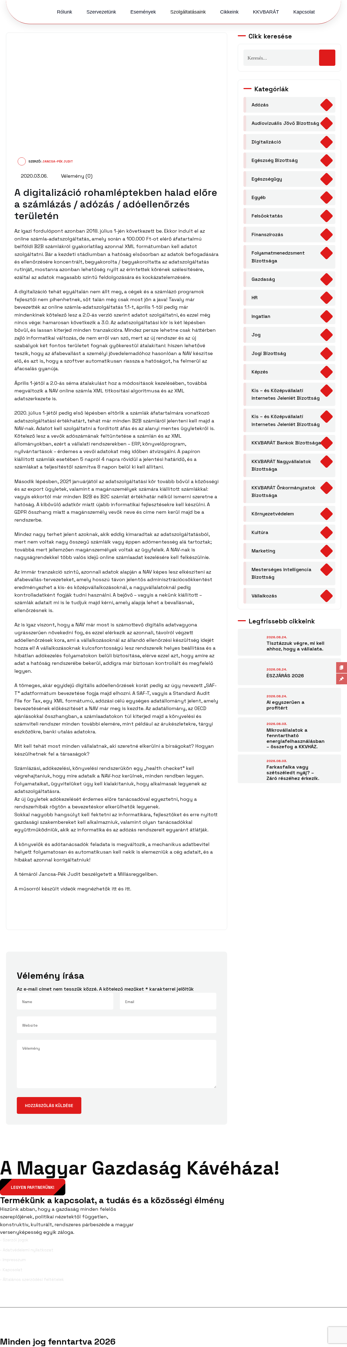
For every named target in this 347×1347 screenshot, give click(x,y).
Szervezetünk (101, 12)
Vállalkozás (264, 596)
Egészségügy (267, 179)
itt (114, 889)
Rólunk (64, 12)
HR (255, 297)
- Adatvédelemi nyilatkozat (26, 1249)
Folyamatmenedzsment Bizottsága (278, 256)
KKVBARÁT (266, 12)
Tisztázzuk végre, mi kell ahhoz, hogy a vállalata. (295, 646)
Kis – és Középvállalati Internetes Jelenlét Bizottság (286, 394)
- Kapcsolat (11, 1269)
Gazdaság (263, 279)
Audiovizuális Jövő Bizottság (285, 123)
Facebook (18, 1298)
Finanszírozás (267, 234)
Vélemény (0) (76, 176)
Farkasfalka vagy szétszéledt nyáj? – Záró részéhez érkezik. (292, 772)
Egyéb (259, 197)
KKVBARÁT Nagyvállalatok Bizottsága (281, 465)
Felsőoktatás (267, 216)
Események (143, 12)
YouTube (335, 1298)
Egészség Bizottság (275, 160)
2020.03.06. (34, 176)
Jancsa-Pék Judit (57, 161)
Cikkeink (229, 12)
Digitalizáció (266, 142)
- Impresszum (13, 1259)
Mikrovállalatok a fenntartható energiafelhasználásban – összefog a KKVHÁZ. (295, 738)
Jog (256, 334)
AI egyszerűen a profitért (285, 705)
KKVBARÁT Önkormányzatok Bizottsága (284, 491)
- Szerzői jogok (14, 1239)
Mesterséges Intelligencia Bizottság (281, 573)
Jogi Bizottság (269, 353)
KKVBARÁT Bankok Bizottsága (286, 443)
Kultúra (260, 532)
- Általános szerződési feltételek (32, 1279)
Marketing (263, 551)
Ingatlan (261, 316)
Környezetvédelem (273, 513)
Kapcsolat (304, 12)
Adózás (260, 105)
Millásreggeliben (137, 874)
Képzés (260, 372)
